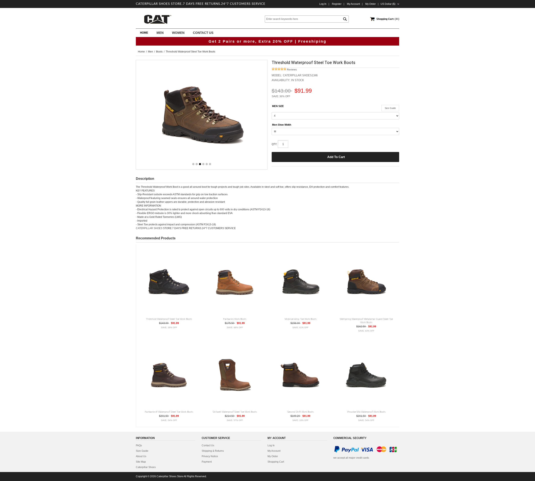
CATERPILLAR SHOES (149, 228)
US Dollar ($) (388, 4)
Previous (143, 114)
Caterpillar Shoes (146, 467)
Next (260, 114)
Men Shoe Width (281, 124)
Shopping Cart (276, 461)
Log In (322, 4)
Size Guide (390, 108)
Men (150, 51)
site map (141, 461)
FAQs (139, 445)
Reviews (291, 69)
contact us (208, 445)
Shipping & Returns (213, 450)
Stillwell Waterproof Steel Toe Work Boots (235, 411)
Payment (207, 461)
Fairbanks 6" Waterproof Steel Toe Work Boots (169, 411)
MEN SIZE (278, 106)
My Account (353, 4)
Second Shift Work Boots (300, 411)
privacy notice (210, 456)
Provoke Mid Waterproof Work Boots (366, 411)
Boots (159, 51)
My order (370, 4)
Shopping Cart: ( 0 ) (387, 19)
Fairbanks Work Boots (234, 319)
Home (144, 32)
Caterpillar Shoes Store (170, 476)
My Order (273, 456)
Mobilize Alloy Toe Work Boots (300, 319)
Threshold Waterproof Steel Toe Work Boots (169, 319)
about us (141, 456)
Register (336, 4)
